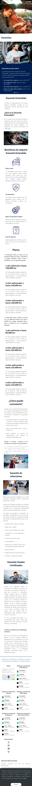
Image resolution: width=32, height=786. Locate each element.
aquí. (25, 778)
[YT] (8, 749)
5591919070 (22, 722)
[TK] (8, 752)
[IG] (8, 745)
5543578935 (7, 701)
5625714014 (22, 675)
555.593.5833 (22, 672)
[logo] (16, 4)
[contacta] (8, 677)
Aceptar (16, 784)
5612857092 (22, 701)
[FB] (8, 742)
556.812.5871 (22, 719)
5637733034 (7, 722)
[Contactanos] (25, 2)
